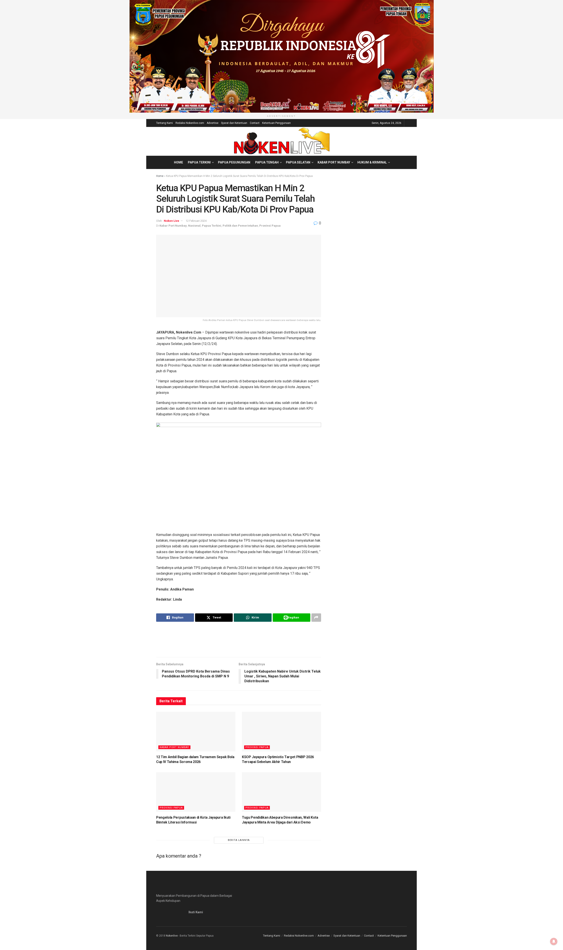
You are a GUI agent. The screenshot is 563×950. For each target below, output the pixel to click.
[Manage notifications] (553, 941)
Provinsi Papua (270, 225)
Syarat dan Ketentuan (234, 123)
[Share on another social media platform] (316, 617)
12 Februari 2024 (196, 220)
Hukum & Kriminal (372, 162)
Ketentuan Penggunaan (276, 123)
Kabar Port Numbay (334, 162)
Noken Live (171, 220)
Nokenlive (172, 935)
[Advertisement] (239, 639)
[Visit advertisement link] (281, 56)
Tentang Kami (164, 123)
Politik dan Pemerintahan (240, 225)
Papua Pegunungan (234, 162)
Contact (255, 123)
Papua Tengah (267, 162)
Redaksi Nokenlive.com (189, 123)
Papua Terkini (199, 162)
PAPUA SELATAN (298, 162)
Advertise (212, 123)
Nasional (194, 225)
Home (178, 162)
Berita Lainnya (239, 840)
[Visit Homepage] (281, 141)
